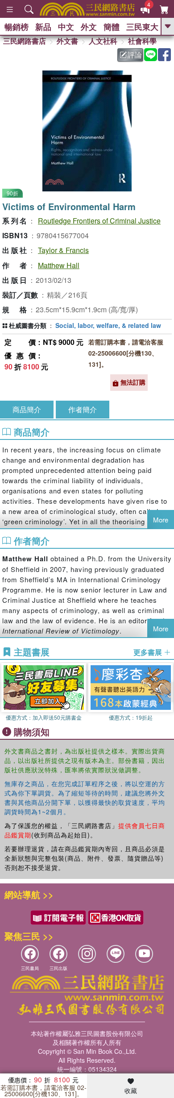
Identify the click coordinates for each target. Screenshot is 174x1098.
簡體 (112, 27)
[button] (167, 692)
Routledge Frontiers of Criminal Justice (99, 220)
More (160, 519)
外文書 (67, 41)
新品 (43, 27)
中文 (66, 27)
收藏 (130, 1090)
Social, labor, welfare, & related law (108, 325)
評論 (135, 55)
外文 (89, 27)
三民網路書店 (24, 41)
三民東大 (142, 27)
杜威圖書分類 (27, 325)
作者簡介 (82, 409)
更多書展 (148, 652)
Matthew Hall (58, 265)
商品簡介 (26, 409)
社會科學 (142, 41)
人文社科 (103, 41)
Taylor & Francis (63, 250)
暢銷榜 (16, 27)
